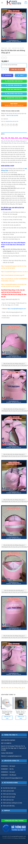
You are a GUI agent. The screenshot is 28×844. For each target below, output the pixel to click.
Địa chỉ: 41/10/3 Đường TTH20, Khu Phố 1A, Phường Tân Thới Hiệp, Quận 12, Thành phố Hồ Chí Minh (13, 748)
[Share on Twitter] (8, 125)
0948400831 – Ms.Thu (7, 769)
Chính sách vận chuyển (9, 797)
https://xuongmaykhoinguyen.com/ (16, 308)
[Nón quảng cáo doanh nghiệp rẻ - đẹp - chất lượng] (7, 703)
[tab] (14, 134)
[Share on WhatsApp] (2, 125)
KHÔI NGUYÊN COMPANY (8, 740)
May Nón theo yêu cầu (18, 48)
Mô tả (2, 134)
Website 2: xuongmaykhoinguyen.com (11, 756)
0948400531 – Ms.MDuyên (8, 775)
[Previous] (1, 710)
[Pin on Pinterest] (14, 125)
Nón (9, 48)
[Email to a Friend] (11, 125)
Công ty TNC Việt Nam (20, 838)
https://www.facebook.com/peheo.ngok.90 (12, 275)
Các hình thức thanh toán (9, 788)
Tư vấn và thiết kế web (8, 838)
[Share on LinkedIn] (16, 125)
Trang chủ (4, 48)
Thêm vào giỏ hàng (17, 69)
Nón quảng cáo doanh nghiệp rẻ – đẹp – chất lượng (7, 712)
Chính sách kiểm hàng (8, 806)
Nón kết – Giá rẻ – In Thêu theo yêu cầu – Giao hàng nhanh (21, 712)
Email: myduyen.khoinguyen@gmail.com (12, 778)
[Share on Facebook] (5, 125)
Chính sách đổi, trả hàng (9, 794)
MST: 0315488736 (6, 743)
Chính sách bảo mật (8, 800)
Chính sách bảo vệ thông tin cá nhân (12, 803)
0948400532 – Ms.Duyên (8, 766)
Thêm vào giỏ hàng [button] (7, 717)
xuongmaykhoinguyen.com (18, 836)
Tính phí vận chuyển (12, 115)
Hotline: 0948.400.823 (7, 753)
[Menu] (2, 3)
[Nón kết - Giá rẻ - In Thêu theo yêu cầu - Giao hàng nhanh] (21, 703)
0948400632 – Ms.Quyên (8, 772)
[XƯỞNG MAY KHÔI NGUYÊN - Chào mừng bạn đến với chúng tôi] (14, 2)
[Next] (27, 710)
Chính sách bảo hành (8, 791)
